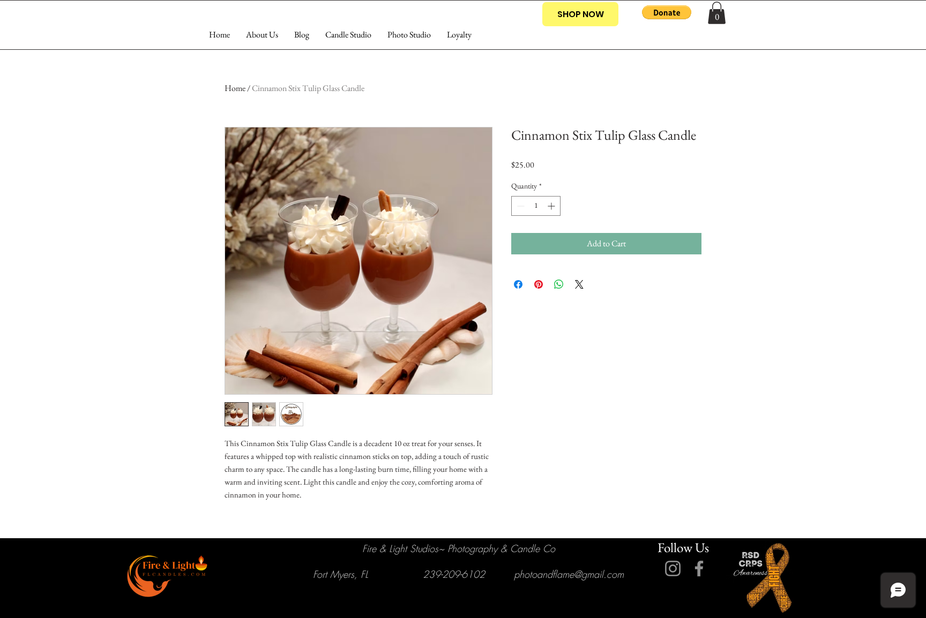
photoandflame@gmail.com (569, 574)
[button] (666, 12)
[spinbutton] (536, 206)
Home (235, 88)
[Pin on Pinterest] (538, 284)
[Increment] (552, 206)
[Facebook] (699, 568)
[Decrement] (519, 206)
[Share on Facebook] (518, 284)
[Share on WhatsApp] (558, 284)
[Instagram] (672, 568)
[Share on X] (579, 284)
